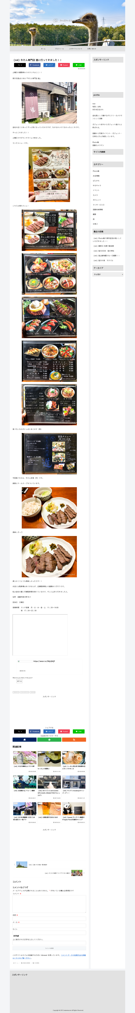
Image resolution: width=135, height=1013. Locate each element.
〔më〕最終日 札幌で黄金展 (103, 246)
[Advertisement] (49, 711)
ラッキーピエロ (98, 205)
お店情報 (17, 692)
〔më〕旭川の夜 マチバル (103, 260)
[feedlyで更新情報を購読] (49, 740)
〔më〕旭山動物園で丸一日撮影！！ (106, 255)
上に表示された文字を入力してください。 (28, 939)
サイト (15, 929)
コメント (17, 893)
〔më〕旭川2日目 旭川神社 (103, 251)
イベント (96, 190)
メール (16, 922)
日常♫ (33, 692)
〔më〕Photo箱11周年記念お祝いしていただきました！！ (107, 239)
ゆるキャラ (97, 185)
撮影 (94, 214)
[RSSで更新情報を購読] (74, 740)
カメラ (95, 195)
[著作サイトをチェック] (25, 740)
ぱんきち (96, 181)
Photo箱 (96, 171)
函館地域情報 (25, 692)
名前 (15, 915)
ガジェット (97, 200)
